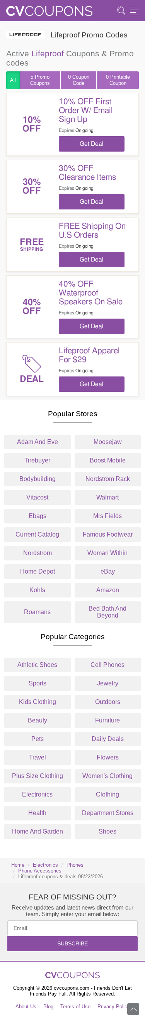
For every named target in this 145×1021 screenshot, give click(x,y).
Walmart (107, 497)
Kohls (37, 590)
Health (37, 813)
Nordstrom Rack (107, 479)
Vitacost (37, 497)
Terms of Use (75, 1006)
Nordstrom (37, 553)
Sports (37, 683)
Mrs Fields (107, 516)
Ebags (37, 516)
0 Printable (118, 80)
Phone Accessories (39, 871)
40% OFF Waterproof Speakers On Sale (91, 293)
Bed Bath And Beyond (107, 612)
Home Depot (37, 571)
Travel (37, 757)
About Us (25, 1006)
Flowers (108, 757)
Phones (75, 865)
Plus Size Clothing (37, 776)
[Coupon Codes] (49, 13)
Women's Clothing (107, 776)
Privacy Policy (113, 1006)
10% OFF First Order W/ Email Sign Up (86, 110)
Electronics (37, 794)
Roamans (37, 612)
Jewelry (107, 683)
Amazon (107, 590)
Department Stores (107, 813)
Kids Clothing (37, 702)
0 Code (78, 80)
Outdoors (107, 702)
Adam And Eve (37, 442)
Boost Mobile (108, 460)
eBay (108, 571)
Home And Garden (37, 831)
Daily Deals (108, 739)
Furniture (107, 720)
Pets (37, 739)
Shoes (107, 831)
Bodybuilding (37, 479)
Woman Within (107, 553)
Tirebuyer (37, 460)
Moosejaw (108, 442)
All (13, 80)
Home (17, 865)
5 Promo (40, 80)
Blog (48, 1006)
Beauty (37, 720)
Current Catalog (37, 534)
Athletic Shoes (37, 665)
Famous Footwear (108, 534)
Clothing (107, 794)
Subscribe (72, 943)
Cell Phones (107, 665)
